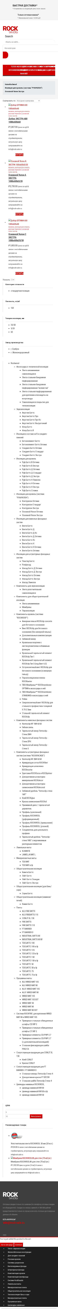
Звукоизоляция (23, 409)
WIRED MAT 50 (28, 1003)
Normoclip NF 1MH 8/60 (32, 724)
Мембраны (26, 607)
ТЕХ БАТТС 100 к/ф (30, 946)
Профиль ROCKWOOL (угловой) (35, 826)
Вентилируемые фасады (17, 1266)
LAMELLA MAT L (29, 854)
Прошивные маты (24, 978)
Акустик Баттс (28, 412)
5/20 (13, 328)
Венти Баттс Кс (28, 540)
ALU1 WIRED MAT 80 (30, 992)
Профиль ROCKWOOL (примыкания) (37, 822)
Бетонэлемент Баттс (31, 441)
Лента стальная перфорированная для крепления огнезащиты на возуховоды (37, 395)
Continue (18, 1245)
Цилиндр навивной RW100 (33, 1088)
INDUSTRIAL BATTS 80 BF (32, 939)
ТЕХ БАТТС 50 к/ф (29, 967)
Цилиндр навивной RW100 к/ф (35, 1091)
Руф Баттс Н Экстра (30, 487)
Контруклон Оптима (30, 501)
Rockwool (11, 111)
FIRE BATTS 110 (28, 925)
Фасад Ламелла (29, 582)
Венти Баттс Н (28, 543)
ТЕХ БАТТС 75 (28, 971)
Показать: (6, 280)
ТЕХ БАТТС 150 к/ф (30, 960)
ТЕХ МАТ (25, 861)
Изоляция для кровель (26, 458)
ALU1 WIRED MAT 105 (31, 989)
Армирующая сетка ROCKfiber (35, 762)
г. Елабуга (15, 349)
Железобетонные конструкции (19, 1252)
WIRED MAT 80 (28, 1006)
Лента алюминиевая (30, 603)
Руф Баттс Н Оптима (30, 483)
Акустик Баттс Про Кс (31, 420)
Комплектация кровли (16, 1273)
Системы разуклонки (16, 1263)
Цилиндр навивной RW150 (33, 1095)
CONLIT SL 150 (28, 918)
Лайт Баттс (27, 876)
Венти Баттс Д (28, 529)
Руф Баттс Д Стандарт (32, 473)
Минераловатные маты (26, 858)
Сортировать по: (9, 101)
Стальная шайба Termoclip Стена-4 (37, 1081)
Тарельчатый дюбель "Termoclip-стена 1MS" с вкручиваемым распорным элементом (36, 840)
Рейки (24, 699)
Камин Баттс (27, 904)
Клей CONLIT (27, 1059)
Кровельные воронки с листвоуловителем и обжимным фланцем (36, 646)
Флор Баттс (27, 427)
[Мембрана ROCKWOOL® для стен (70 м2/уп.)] (32, 1158)
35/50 (13, 325)
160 (12, 308)
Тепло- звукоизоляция (16, 1248)
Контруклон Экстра (30, 508)
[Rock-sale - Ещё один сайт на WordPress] (10, 29)
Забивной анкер (29, 639)
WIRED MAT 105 (28, 996)
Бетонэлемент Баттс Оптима (34, 444)
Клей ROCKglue (28, 798)
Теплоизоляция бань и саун (18, 1294)
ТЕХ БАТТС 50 (28, 964)
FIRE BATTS (26, 921)
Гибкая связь (27, 727)
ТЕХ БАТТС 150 (28, 957)
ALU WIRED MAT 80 (30, 985)
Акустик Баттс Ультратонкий (34, 423)
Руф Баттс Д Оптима (31, 469)
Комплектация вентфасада (18, 1277)
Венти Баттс (27, 526)
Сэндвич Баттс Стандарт (33, 451)
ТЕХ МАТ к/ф (27, 865)
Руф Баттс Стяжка (30, 490)
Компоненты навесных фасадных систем (34, 720)
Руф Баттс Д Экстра (30, 476)
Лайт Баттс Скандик (31, 879)
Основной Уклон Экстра (32, 515)
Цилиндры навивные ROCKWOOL (30, 1084)
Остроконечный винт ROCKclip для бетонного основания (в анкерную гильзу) (37, 671)
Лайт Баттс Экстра (30, 883)
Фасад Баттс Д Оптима (32, 568)
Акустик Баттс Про (30, 416)
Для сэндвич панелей (24, 70)
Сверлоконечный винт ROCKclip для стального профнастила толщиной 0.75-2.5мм (37, 706)
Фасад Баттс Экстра (31, 579)
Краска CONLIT (28, 1063)
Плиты (19, 907)
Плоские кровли (31, 68)
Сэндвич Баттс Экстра (32, 455)
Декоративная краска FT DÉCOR (36, 1077)
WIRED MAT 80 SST (29, 1010)
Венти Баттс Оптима (30, 550)
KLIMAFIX (26, 851)
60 (12, 332)
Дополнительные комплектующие (37, 635)
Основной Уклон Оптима (32, 511)
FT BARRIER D (27, 932)
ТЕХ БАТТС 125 (28, 950)
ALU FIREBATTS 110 (30, 914)
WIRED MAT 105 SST (30, 999)
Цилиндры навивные (16, 1305)
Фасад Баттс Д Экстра (32, 572)
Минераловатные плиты (17, 1287)
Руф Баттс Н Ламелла (31, 480)
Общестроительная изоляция (29, 868)
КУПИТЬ (19, 154)
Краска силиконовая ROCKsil (34, 801)
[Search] (5, 55)
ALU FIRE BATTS (28, 911)
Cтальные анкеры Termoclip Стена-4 (37, 1073)
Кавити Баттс (28, 872)
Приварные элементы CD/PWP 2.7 (36, 1035)
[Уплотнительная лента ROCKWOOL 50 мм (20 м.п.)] (32, 1136)
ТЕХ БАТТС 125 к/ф (30, 953)
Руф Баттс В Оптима (30, 462)
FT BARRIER (27, 929)
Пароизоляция (28, 610)
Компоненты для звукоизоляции (30, 586)
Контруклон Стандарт (31, 504)
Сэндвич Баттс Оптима (32, 448)
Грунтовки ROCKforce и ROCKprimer (37, 773)
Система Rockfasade (15, 1280)
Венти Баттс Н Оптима (31, 547)
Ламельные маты (23, 847)
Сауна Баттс (27, 893)
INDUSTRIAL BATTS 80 (31, 936)
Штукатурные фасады (16, 1270)
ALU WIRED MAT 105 (30, 982)
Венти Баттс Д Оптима (31, 536)
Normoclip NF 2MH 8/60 (32, 759)
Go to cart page (7, 1245)
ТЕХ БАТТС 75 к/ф (29, 974)
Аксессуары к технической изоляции (32, 366)
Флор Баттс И (28, 430)
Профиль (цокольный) (31, 812)
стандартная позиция (20, 291)
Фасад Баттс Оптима (31, 575)
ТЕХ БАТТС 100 (28, 943)
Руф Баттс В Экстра (30, 465)
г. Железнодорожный (20, 352)
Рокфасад (26, 564)
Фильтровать (36, 1116)
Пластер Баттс (28, 561)
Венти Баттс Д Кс (29, 533)
